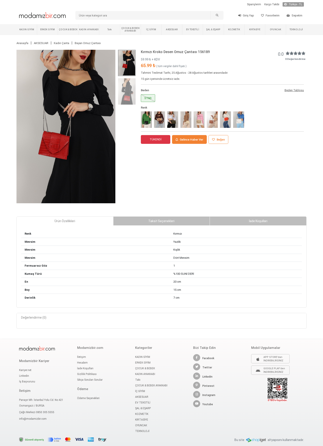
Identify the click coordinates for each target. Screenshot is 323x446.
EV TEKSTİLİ (192, 29)
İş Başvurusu (27, 381)
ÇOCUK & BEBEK (68, 29)
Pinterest (208, 385)
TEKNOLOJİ (296, 29)
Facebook (208, 358)
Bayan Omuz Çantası (88, 43)
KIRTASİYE (254, 29)
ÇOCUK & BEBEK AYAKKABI (130, 29)
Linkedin (24, 375)
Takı (109, 29)
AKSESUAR (172, 29)
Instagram (208, 395)
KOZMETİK (234, 29)
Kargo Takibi (271, 4)
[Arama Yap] (216, 15)
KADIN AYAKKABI (89, 29)
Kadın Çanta (61, 43)
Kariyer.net (25, 370)
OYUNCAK (275, 29)
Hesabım (82, 362)
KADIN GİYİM (26, 29)
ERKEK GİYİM (47, 29)
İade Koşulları (85, 368)
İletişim (81, 357)
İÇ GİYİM (151, 29)
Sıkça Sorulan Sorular (90, 379)
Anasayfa (22, 43)
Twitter (207, 367)
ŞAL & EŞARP (213, 29)
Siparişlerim (254, 4)
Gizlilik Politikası (87, 374)
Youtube (207, 404)
